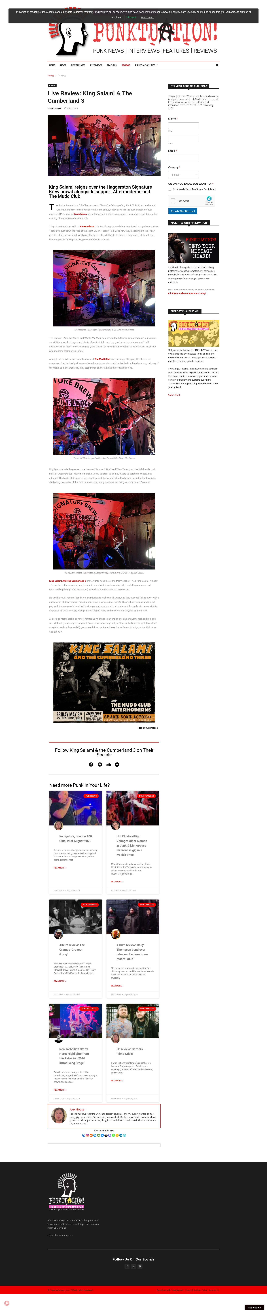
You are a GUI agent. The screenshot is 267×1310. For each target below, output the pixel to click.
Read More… (147, 17)
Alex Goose (55, 108)
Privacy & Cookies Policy (196, 1290)
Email (172, 150)
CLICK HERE (174, 394)
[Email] (98, 1135)
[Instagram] (87, 1135)
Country (174, 167)
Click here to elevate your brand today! (187, 293)
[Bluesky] (102, 1135)
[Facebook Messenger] (94, 1135)
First (170, 131)
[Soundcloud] (108, 764)
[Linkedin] (120, 1135)
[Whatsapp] (113, 1135)
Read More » (60, 868)
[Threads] (106, 1135)
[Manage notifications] (6, 1303)
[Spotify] (99, 764)
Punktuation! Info (145, 65)
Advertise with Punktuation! (170, 1290)
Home (52, 65)
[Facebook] (91, 764)
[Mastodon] (109, 1135)
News (63, 65)
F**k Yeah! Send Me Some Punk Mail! (194, 189)
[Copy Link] (117, 1135)
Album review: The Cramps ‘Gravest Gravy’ (72, 949)
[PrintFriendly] (124, 1135)
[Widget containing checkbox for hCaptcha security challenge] (191, 200)
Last (170, 143)
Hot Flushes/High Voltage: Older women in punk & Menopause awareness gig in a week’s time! (132, 845)
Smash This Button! (183, 211)
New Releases (78, 65)
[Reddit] (91, 1135)
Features (112, 65)
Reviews (126, 65)
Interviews (96, 65)
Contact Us (214, 1290)
